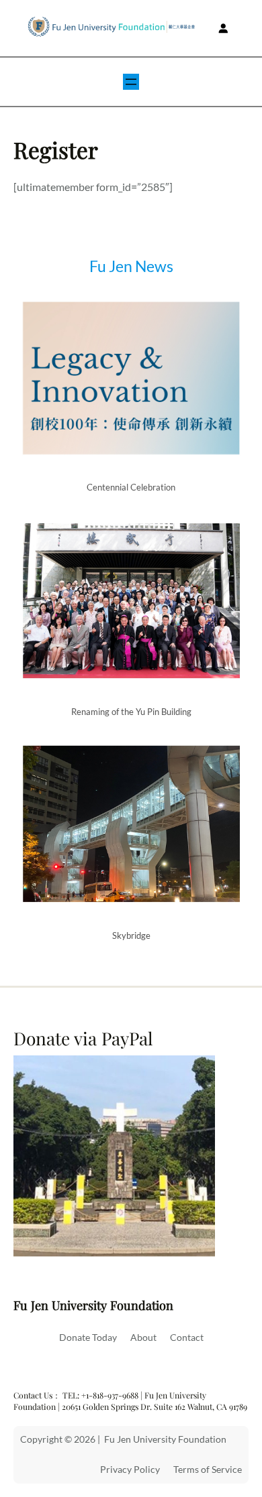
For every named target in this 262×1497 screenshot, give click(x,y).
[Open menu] (131, 82)
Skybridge (131, 935)
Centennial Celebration (131, 487)
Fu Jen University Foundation (93, 1305)
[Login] (223, 28)
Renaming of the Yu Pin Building (131, 711)
